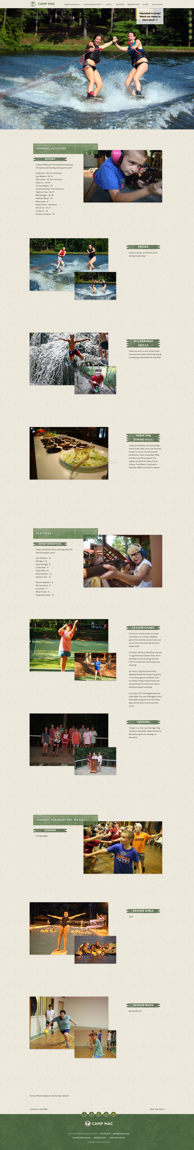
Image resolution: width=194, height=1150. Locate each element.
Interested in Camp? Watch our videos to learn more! (150, 16)
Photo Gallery (43, 1096)
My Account (157, 4)
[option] (150, 16)
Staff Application (117, 1138)
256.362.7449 (105, 1133)
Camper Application (81, 1138)
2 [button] (157, 9)
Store (145, 4)
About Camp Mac (71, 4)
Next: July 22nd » (157, 1109)
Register (120, 4)
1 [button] (143, 9)
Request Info (133, 4)
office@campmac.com (121, 1133)
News (108, 4)
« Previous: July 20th (38, 1109)
